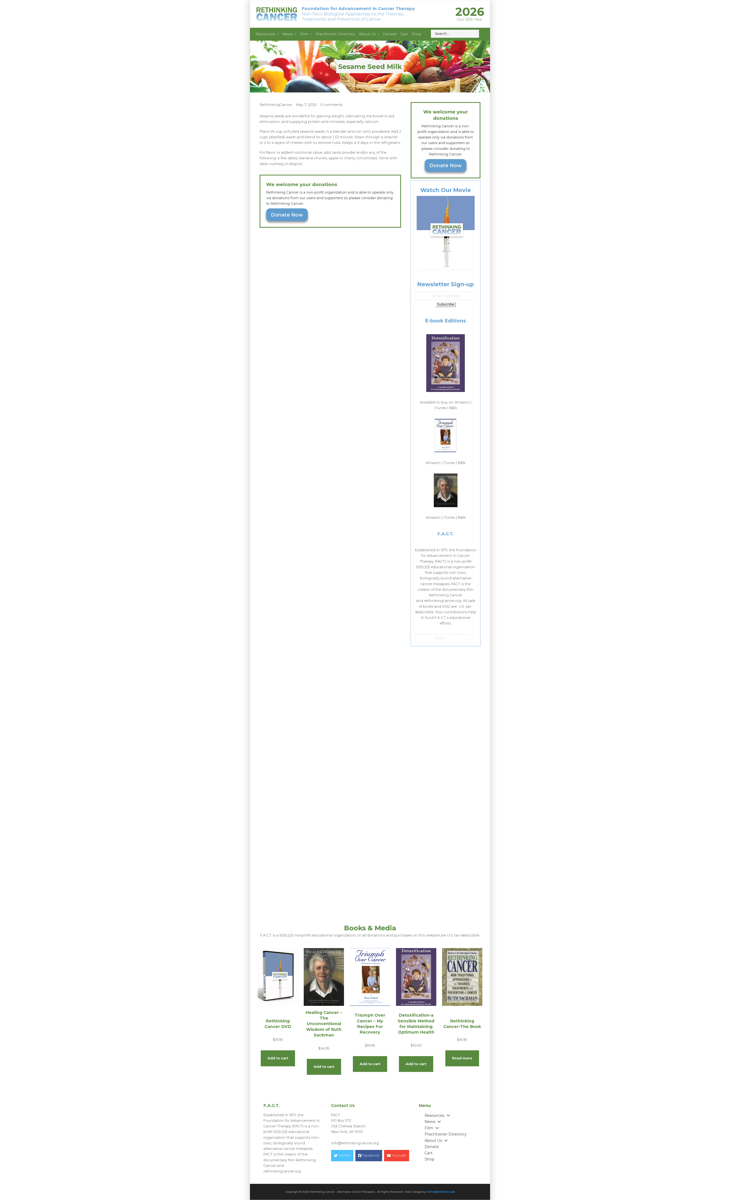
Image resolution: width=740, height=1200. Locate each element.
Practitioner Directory (335, 34)
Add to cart (277, 1058)
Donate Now (287, 215)
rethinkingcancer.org (442, 601)
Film (304, 34)
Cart (404, 34)
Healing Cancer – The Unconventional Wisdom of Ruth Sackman (324, 1024)
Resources (265, 34)
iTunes (440, 408)
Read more (462, 1058)
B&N (453, 408)
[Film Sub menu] (311, 34)
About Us (367, 34)
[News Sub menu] (295, 34)
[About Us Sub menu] (378, 34)
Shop (416, 34)
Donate (390, 34)
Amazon (462, 402)
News (288, 34)
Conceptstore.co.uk (441, 1191)
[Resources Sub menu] (278, 34)
